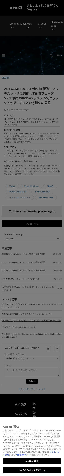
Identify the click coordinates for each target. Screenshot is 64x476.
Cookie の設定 (31, 461)
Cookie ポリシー (22, 455)
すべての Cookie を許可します (32, 470)
